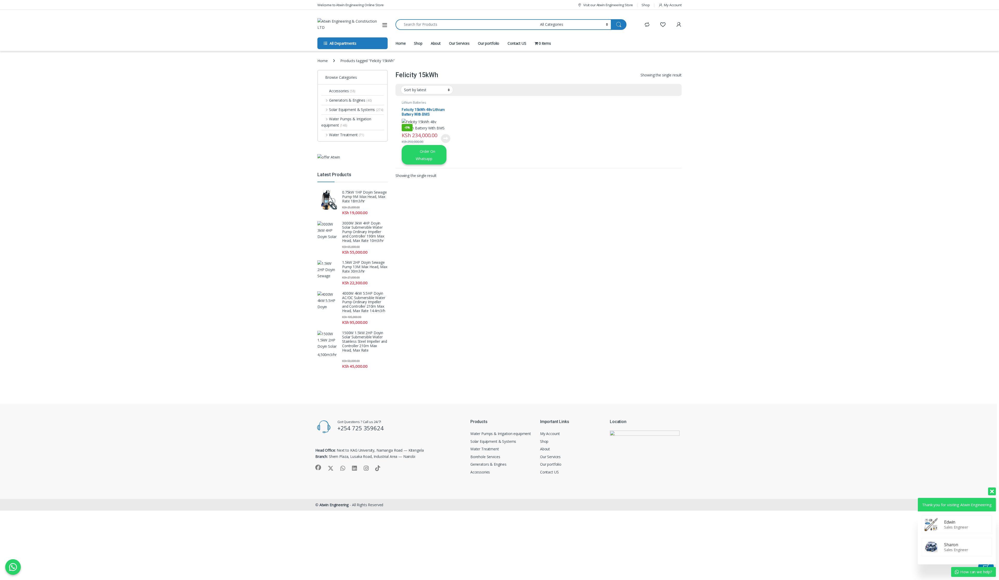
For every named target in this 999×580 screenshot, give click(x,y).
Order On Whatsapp (425, 155)
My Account (673, 5)
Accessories (342, 90)
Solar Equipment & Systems (356, 109)
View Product (443, 138)
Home (400, 43)
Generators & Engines (350, 100)
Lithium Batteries (414, 102)
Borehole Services (485, 456)
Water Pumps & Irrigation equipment (346, 122)
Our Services (459, 43)
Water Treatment (346, 134)
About (436, 43)
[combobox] (466, 24)
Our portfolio (488, 43)
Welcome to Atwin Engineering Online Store (350, 5)
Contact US (517, 43)
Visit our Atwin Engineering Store (608, 5)
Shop (646, 5)
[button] (13, 567)
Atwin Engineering (334, 504)
